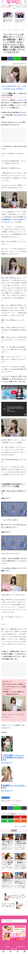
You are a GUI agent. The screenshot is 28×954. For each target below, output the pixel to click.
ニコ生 (19, 800)
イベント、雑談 (6, 797)
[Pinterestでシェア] (8, 622)
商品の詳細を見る (6, 762)
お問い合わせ (14, 949)
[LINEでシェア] (23, 617)
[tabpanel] (8, 17)
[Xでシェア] (5, 613)
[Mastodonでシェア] (11, 613)
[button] (24, 58)
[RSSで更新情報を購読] (20, 820)
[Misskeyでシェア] (23, 613)
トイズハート (21, 100)
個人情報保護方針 (20, 946)
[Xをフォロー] (7, 817)
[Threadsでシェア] (11, 617)
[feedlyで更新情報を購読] (7, 820)
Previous (1, 18)
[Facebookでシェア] (5, 617)
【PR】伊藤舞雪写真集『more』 (11, 86)
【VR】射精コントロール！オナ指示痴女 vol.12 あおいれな (13, 757)
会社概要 (7, 946)
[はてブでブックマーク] (17, 617)
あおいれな (17, 115)
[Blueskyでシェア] (17, 613)
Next (27, 18)
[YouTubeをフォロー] (20, 817)
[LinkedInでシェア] (14, 622)
